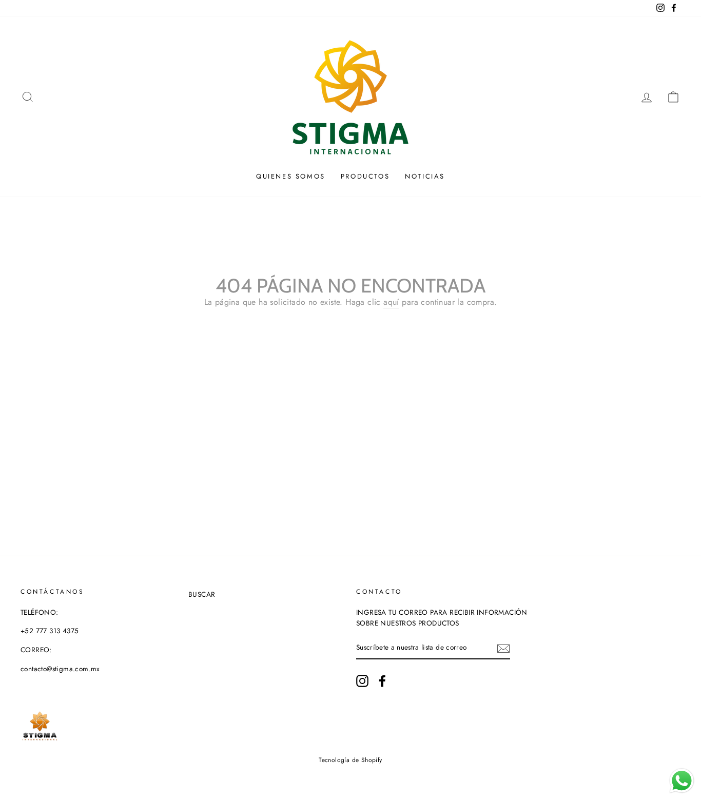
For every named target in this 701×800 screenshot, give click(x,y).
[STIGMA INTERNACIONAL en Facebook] (382, 681)
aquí (391, 302)
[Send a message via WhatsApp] (682, 781)
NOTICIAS (425, 176)
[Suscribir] (503, 648)
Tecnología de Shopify (350, 760)
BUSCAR (201, 594)
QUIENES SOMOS (290, 176)
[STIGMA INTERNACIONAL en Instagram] (362, 681)
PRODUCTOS (365, 176)
